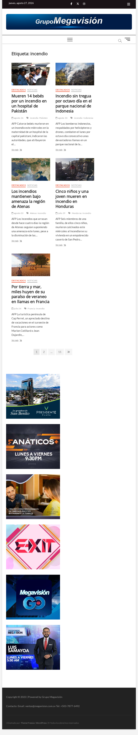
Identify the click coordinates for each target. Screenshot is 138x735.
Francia (31, 308)
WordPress (41, 723)
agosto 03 (18, 213)
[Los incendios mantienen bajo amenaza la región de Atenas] (31, 169)
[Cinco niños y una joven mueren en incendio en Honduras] (75, 169)
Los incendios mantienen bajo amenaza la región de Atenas (28, 198)
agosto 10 (62, 118)
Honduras (77, 213)
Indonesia (88, 118)
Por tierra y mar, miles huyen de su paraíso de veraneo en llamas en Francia (30, 294)
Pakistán (43, 118)
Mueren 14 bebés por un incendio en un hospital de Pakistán (29, 103)
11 (61, 351)
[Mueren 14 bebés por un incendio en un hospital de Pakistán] (31, 74)
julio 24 (17, 308)
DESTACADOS (19, 89)
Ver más (19, 150)
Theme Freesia (27, 723)
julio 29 (61, 213)
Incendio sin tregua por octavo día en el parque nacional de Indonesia (74, 103)
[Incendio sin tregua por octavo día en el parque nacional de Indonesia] (75, 74)
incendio (34, 118)
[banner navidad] (69, 22)
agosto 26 (18, 118)
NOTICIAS (32, 89)
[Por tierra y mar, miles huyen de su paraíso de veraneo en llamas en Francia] (31, 265)
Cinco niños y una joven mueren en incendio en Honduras (72, 198)
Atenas (33, 213)
